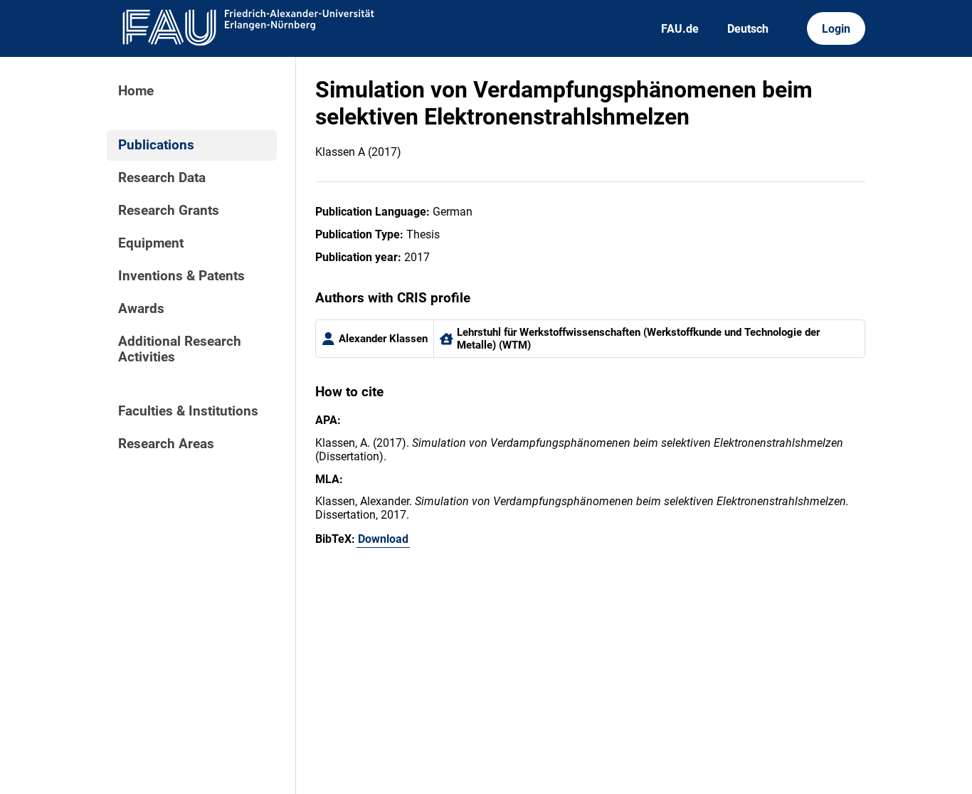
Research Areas (166, 444)
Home (136, 91)
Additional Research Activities (179, 349)
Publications (156, 145)
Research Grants (168, 210)
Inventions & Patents (181, 276)
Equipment (151, 243)
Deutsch (747, 29)
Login (836, 29)
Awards (141, 309)
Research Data (162, 178)
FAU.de (680, 29)
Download (383, 539)
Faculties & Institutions (188, 411)
